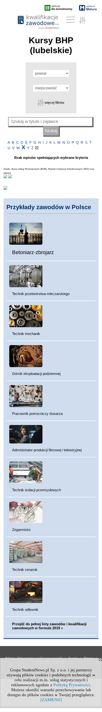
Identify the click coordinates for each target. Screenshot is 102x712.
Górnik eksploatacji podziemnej (36, 374)
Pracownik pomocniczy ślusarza (37, 414)
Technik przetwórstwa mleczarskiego (41, 294)
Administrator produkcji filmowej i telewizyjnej (47, 450)
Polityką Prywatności (71, 684)
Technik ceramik (24, 570)
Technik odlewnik (25, 610)
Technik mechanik (26, 334)
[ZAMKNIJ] (51, 699)
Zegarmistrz (21, 530)
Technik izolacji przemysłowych (36, 490)
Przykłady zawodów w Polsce (48, 207)
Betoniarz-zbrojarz (33, 252)
